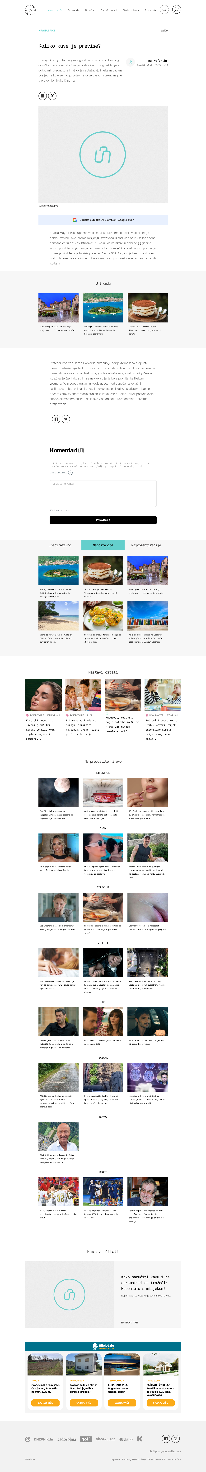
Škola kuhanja (131, 10)
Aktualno (90, 10)
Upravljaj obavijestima (167, 1451)
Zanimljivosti (109, 10)
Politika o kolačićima (172, 1459)
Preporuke (151, 10)
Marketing (126, 1459)
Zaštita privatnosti (155, 1459)
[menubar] (176, 9)
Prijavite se (103, 520)
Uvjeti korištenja (139, 1459)
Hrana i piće (54, 10)
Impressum (116, 1459)
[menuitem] (176, 9)
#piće (164, 30)
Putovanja (73, 10)
